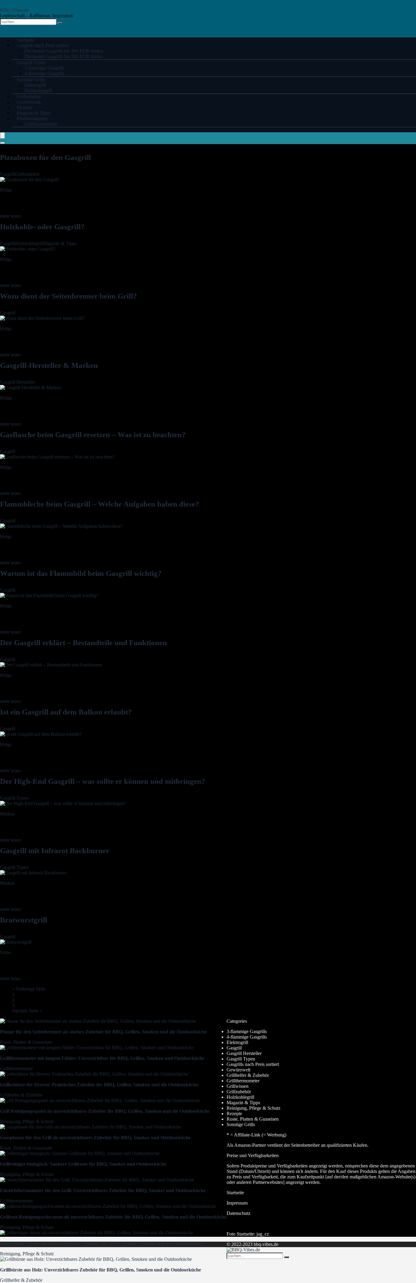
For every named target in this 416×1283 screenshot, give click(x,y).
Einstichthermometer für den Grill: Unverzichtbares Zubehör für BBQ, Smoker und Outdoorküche (103, 1190)
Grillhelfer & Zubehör (21, 1095)
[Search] (2, 143)
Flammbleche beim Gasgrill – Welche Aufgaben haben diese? (99, 504)
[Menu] (2, 135)
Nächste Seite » (27, 1010)
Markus (7, 813)
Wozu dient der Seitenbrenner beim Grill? (68, 296)
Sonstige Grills (31, 79)
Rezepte (234, 1113)
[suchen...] (60, 23)
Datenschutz (238, 1213)
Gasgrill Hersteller (17, 382)
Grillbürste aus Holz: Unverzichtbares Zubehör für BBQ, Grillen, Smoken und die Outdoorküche (100, 1269)
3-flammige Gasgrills (44, 68)
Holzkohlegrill (29, 243)
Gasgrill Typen (31, 62)
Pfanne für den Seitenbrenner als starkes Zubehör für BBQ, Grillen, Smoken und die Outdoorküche (103, 1031)
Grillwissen (238, 1086)
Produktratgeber (32, 118)
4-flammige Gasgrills (247, 1036)
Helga (6, 189)
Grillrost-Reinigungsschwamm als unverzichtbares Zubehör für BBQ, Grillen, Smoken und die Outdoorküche (113, 1216)
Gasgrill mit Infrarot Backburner (54, 850)
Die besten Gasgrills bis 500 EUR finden (63, 56)
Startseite (235, 1192)
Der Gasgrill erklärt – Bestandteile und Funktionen (83, 642)
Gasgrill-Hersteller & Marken (49, 365)
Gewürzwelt (238, 1069)
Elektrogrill (35, 85)
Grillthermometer (40, 123)
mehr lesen (10, 216)
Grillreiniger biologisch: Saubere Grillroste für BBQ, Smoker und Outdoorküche (83, 1164)
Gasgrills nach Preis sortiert (43, 45)
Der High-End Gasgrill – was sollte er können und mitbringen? (102, 781)
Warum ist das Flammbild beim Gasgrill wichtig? (81, 573)
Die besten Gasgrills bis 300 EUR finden (63, 51)
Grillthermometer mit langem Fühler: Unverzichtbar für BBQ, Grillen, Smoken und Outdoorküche (102, 1058)
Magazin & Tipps (59, 243)
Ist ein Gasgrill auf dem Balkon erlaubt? (66, 712)
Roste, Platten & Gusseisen (26, 1042)
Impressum (237, 1202)
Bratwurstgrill (23, 920)
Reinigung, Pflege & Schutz (27, 1121)
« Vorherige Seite (28, 988)
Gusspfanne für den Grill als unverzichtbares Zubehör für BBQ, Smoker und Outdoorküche (95, 1137)
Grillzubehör (27, 174)
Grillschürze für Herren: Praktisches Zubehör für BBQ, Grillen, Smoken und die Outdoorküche (99, 1084)
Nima (5, 952)
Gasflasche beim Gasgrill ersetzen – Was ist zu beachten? (93, 435)
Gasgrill (7, 174)
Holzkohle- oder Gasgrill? (42, 227)
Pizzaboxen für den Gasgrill (45, 157)
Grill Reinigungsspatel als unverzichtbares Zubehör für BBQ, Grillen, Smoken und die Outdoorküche (105, 1111)
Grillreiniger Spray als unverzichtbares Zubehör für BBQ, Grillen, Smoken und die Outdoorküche (101, 1243)
